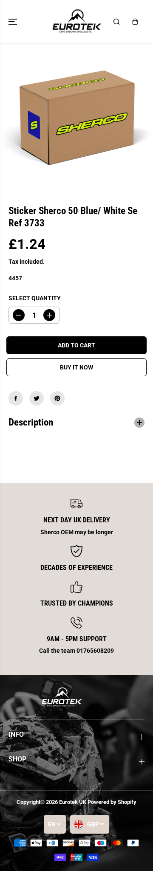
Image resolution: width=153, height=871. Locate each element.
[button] (13, 21)
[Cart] (135, 21)
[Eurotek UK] (76, 22)
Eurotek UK (72, 802)
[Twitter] (36, 398)
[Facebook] (15, 398)
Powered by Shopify (112, 802)
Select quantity (34, 298)
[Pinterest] (57, 398)
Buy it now (76, 367)
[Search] (116, 21)
